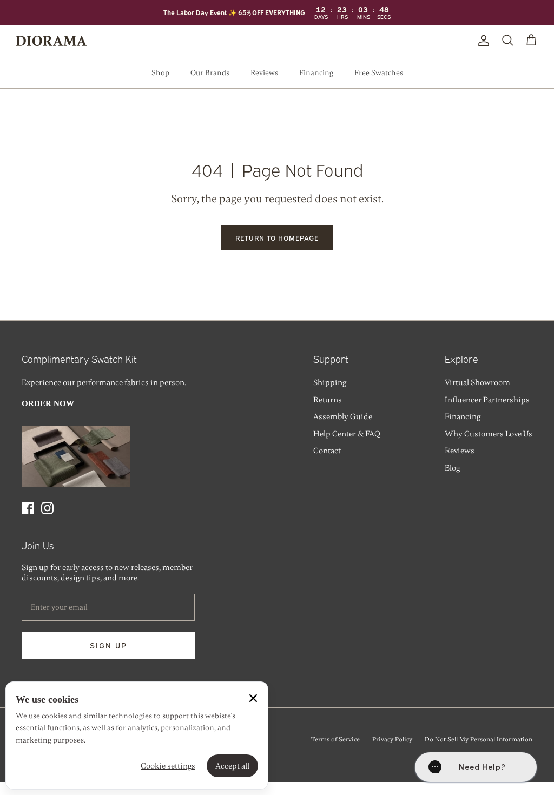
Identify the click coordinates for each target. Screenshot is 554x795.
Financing (316, 72)
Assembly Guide (342, 416)
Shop (160, 72)
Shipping (329, 382)
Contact (327, 450)
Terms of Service (335, 739)
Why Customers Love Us (488, 434)
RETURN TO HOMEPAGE (277, 237)
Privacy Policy (392, 739)
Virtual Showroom (477, 382)
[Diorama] (51, 41)
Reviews (264, 72)
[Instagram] (47, 508)
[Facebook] (28, 508)
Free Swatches (378, 72)
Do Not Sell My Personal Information (478, 739)
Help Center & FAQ (346, 434)
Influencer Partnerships (487, 400)
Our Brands (209, 72)
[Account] (481, 40)
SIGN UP (108, 645)
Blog (452, 468)
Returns (327, 400)
